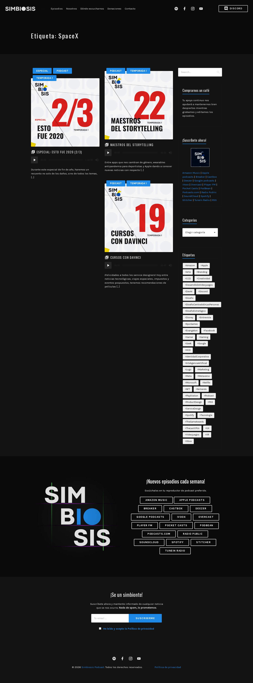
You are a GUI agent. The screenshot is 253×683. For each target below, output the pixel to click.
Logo (188, 369)
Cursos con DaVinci (125, 257)
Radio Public (209, 192)
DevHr (189, 291)
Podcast (62, 70)
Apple (205, 265)
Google (202, 343)
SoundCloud (191, 196)
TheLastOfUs (192, 428)
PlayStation (192, 395)
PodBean (205, 188)
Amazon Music (191, 172)
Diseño (189, 298)
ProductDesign (194, 402)
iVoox (185, 184)
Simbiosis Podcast (93, 667)
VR (207, 434)
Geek (188, 343)
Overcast (196, 184)
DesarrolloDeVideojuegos (199, 285)
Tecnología (206, 415)
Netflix (207, 382)
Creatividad (204, 278)
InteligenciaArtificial (196, 363)
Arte (188, 272)
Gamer (189, 337)
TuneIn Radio (202, 200)
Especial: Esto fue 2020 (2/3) (59, 152)
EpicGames (192, 324)
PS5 (211, 402)
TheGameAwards (195, 421)
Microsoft (191, 382)
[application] (65, 159)
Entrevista (205, 317)
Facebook (210, 330)
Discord (235, 8)
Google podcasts (204, 180)
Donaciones (114, 8)
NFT (188, 389)
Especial (42, 70)
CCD (188, 278)
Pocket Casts (190, 188)
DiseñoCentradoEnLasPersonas (202, 304)
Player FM (210, 184)
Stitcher (187, 200)
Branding (202, 272)
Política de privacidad (168, 667)
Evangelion (192, 330)
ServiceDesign (193, 408)
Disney (189, 317)
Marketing (203, 369)
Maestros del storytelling (132, 144)
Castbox (212, 176)
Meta (189, 376)
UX (208, 428)
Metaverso (204, 376)
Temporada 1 (44, 78)
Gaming (204, 337)
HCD (188, 350)
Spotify (205, 196)
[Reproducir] (34, 159)
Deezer (188, 180)
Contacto (130, 8)
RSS (214, 200)
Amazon (190, 265)
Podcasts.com (190, 192)
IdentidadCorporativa (197, 356)
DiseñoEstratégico (196, 311)
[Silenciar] (96, 159)
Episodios (57, 8)
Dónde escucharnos (92, 8)
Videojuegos (192, 434)
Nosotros (71, 8)
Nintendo (202, 389)
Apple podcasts (192, 500)
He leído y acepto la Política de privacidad (128, 628)
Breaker (200, 176)
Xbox (189, 441)
